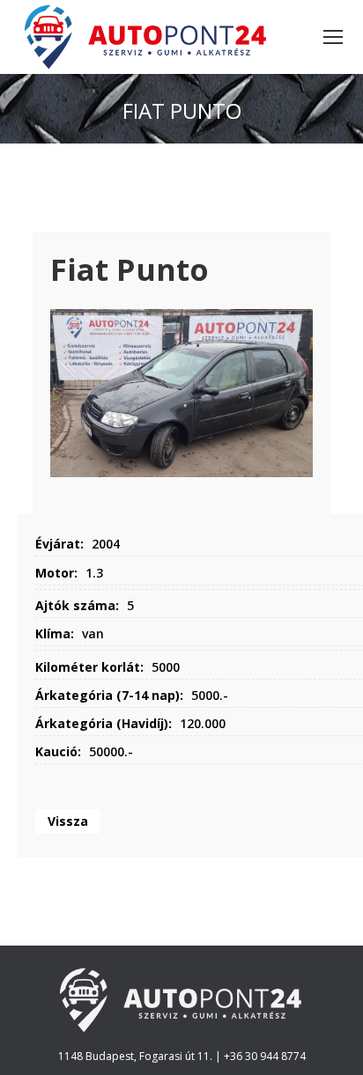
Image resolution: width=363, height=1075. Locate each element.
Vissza (68, 821)
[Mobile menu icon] (333, 37)
